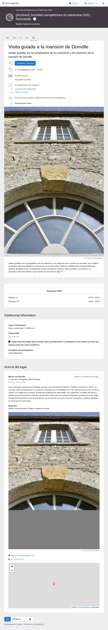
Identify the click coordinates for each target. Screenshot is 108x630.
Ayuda (74, 3)
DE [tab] (7, 38)
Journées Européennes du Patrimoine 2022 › (34, 10)
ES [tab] (33, 38)
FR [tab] (27, 38)
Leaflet (73, 607)
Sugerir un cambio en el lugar (86, 377)
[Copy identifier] (30, 619)
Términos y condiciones (34, 624)
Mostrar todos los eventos (28, 24)
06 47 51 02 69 (21, 92)
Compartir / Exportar (25, 63)
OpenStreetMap (84, 607)
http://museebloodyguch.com (23, 555)
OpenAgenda (9, 624)
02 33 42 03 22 (17, 559)
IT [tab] (20, 38)
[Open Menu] (103, 3)
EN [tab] (14, 38)
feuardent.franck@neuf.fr (25, 89)
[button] (54, 584)
